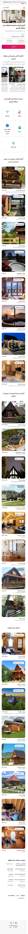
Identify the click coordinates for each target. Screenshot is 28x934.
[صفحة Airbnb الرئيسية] (24, 7)
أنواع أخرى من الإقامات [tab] (20, 863)
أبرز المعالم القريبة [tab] (9, 863)
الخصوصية (15, 927)
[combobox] (13, 36)
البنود (10, 927)
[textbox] (19, 42)
